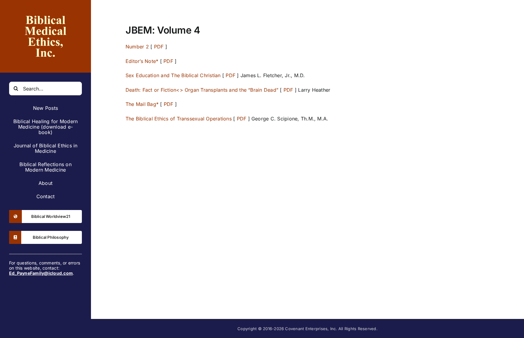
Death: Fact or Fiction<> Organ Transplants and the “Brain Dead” (202, 90)
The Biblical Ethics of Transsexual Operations (179, 119)
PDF (159, 47)
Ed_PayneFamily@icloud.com (41, 273)
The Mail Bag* (142, 104)
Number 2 (137, 47)
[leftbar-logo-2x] (45, 11)
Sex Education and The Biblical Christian (173, 75)
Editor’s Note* (143, 61)
